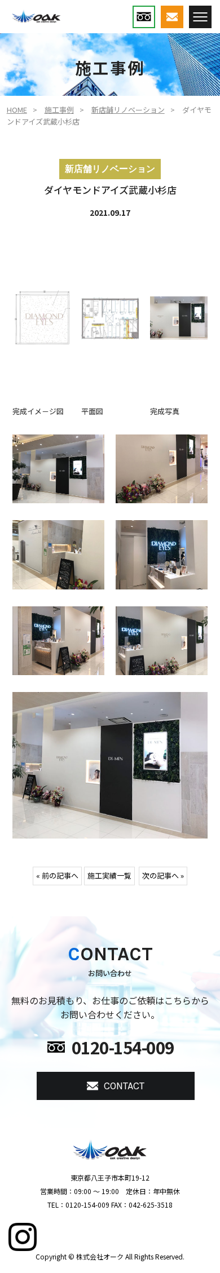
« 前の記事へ (57, 875)
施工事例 (59, 109)
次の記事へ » (163, 875)
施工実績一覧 (109, 875)
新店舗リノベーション (128, 109)
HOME (17, 109)
